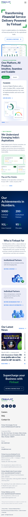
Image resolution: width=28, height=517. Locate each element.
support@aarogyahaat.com (8, 497)
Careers (4, 412)
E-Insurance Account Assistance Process (9, 510)
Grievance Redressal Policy (14, 508)
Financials (4, 512)
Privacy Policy (5, 508)
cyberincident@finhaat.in (8, 487)
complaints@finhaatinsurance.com (12, 467)
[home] (7, 2)
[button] (25, 2)
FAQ (3, 416)
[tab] (5, 77)
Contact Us (5, 420)
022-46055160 (5, 443)
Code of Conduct (22, 510)
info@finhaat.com (6, 449)
